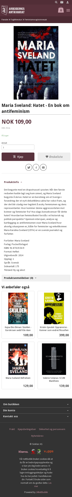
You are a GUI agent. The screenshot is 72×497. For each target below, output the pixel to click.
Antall (4, 143)
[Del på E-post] (43, 167)
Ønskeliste (56, 157)
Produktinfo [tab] (11, 182)
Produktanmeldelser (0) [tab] (18, 278)
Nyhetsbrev (37, 435)
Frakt (12, 429)
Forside (5, 19)
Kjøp (20, 157)
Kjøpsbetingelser (27, 429)
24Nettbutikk (42, 492)
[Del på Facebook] (36, 167)
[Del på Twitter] (28, 167)
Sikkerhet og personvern (52, 429)
